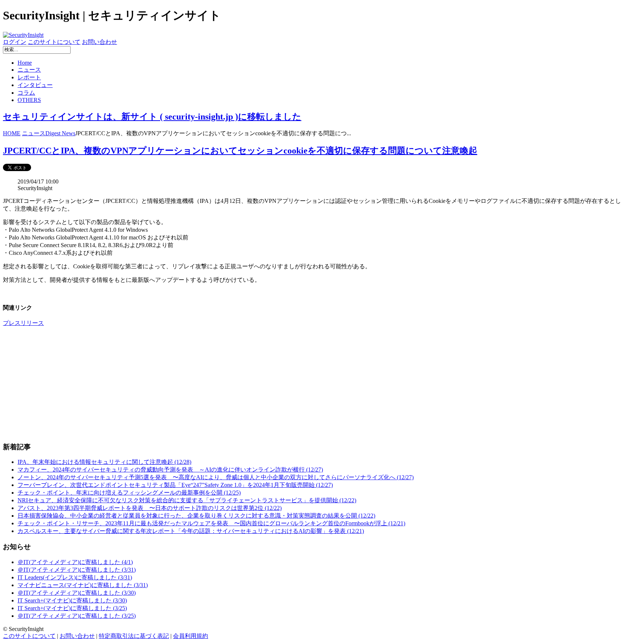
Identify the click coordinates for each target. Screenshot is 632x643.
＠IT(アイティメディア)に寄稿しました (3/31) (77, 570)
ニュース (29, 70)
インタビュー (35, 85)
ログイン (14, 42)
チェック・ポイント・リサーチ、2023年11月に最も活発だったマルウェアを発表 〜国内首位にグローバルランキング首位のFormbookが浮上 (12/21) (211, 523)
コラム (26, 93)
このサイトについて (54, 42)
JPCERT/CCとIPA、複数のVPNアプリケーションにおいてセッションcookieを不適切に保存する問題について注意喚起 (240, 150)
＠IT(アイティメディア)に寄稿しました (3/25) (77, 616)
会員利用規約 (190, 636)
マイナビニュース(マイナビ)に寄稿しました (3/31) (83, 585)
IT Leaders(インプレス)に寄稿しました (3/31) (75, 577)
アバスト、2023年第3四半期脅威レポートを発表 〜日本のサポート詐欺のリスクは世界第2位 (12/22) (150, 508)
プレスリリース (23, 323)
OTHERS (29, 100)
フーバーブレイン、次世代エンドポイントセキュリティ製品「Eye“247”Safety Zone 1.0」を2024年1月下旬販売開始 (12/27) (175, 485)
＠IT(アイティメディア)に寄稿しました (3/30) (77, 593)
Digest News (60, 133)
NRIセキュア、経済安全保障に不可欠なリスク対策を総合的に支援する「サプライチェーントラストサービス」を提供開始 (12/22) (187, 500)
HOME (11, 133)
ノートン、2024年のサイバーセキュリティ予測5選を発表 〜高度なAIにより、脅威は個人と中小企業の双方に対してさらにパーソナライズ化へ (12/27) (216, 477)
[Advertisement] (222, 384)
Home (25, 63)
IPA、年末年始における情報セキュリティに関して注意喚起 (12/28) (104, 462)
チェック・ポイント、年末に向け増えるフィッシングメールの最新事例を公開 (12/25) (129, 492)
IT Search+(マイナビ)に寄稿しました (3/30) (72, 600)
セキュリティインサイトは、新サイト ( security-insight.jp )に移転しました (152, 116)
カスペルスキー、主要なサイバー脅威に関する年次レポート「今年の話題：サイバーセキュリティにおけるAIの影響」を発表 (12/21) (191, 531)
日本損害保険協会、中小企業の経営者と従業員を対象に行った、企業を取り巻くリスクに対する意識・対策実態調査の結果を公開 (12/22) (196, 515)
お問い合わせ (99, 42)
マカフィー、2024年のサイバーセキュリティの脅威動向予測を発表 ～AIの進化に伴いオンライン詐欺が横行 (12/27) (170, 469)
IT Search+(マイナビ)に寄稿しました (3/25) (72, 608)
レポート (29, 77)
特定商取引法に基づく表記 (134, 636)
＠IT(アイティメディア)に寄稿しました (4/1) (75, 562)
